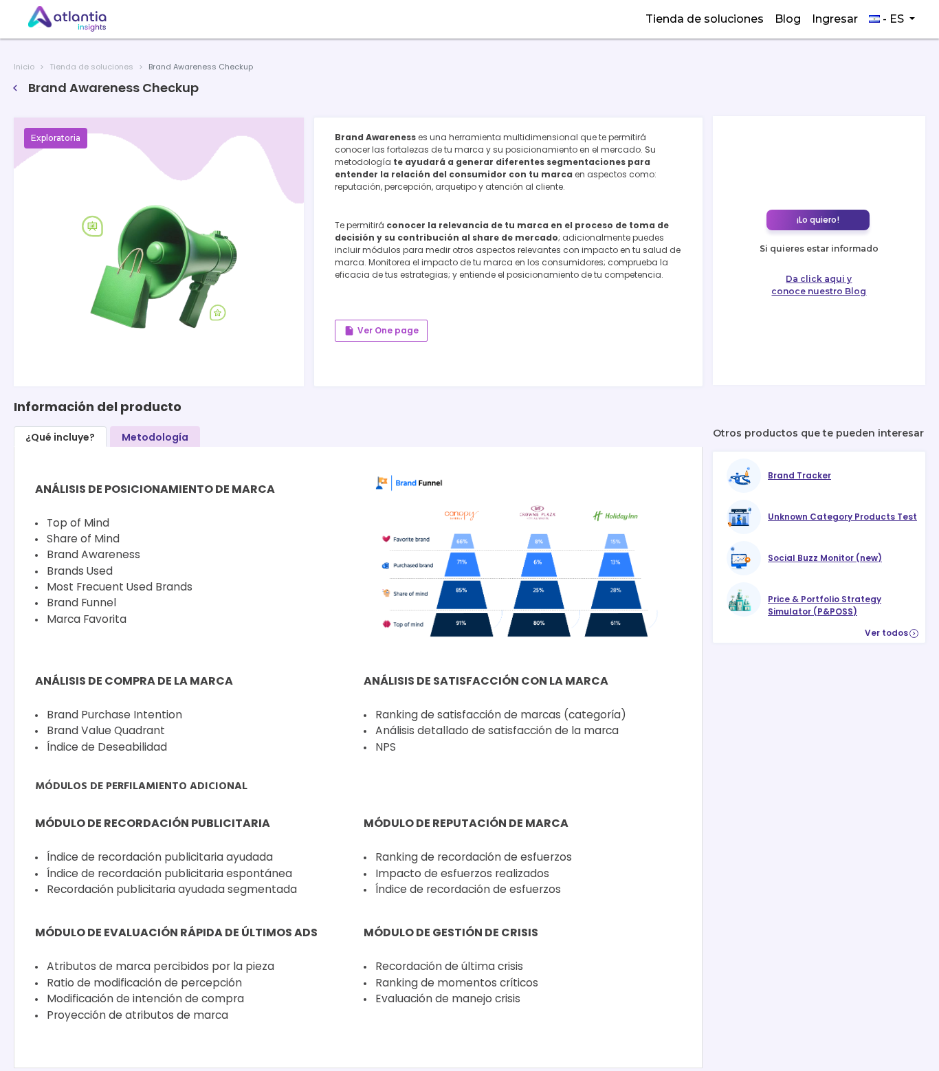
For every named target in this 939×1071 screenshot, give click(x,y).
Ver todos (891, 633)
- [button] (892, 18)
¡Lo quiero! (818, 219)
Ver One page (381, 330)
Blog (788, 18)
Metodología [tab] (155, 437)
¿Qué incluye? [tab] (60, 437)
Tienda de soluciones (704, 18)
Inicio (24, 66)
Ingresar (835, 18)
